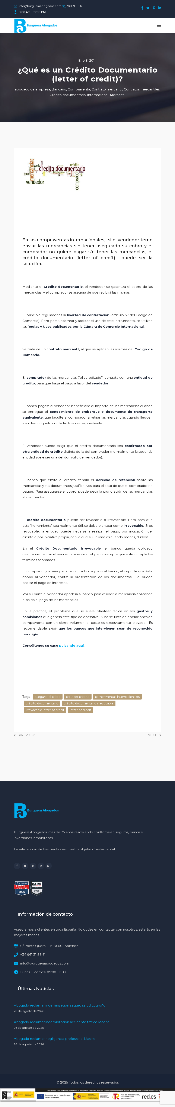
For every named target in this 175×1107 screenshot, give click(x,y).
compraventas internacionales (117, 697)
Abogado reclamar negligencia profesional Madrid (54, 1039)
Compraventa (79, 89)
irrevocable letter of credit (45, 710)
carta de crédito (77, 697)
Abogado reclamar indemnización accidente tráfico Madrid (61, 1022)
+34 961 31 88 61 (33, 955)
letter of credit (80, 710)
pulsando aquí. (72, 645)
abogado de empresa (32, 89)
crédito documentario (42, 703)
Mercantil (117, 95)
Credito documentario (68, 95)
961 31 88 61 (75, 6)
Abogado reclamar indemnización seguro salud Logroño (59, 1005)
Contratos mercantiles (142, 89)
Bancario (59, 89)
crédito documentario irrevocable (88, 703)
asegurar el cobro (47, 697)
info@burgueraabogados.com (40, 6)
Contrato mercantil (107, 89)
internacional (97, 95)
